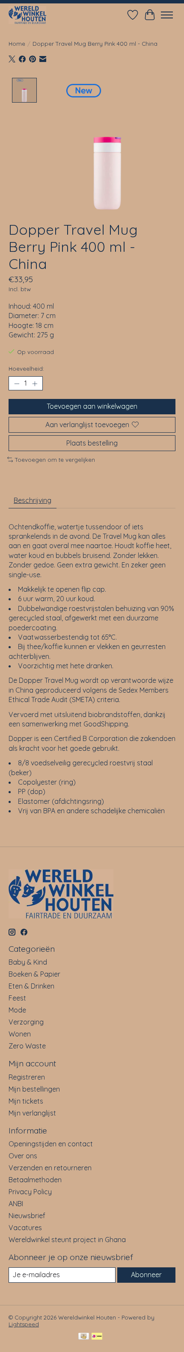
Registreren (27, 1077)
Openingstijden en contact (51, 1143)
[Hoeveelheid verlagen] (16, 383)
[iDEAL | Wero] (97, 1337)
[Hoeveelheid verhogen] (34, 383)
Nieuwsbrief (27, 1215)
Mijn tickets (26, 1101)
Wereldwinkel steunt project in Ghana (67, 1239)
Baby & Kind (28, 962)
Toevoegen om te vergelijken (55, 459)
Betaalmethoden (35, 1179)
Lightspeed (24, 1324)
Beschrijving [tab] (32, 500)
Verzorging (26, 1022)
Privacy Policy (30, 1191)
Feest (17, 998)
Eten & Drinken (31, 986)
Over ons (23, 1155)
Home (17, 43)
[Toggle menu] (166, 15)
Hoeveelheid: (26, 368)
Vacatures (25, 1227)
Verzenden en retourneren (50, 1167)
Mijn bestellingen (34, 1089)
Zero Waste (27, 1046)
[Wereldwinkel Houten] (27, 15)
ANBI (16, 1203)
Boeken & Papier (34, 974)
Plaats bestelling (92, 443)
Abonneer (146, 1274)
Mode (17, 1010)
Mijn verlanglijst (32, 1113)
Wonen (20, 1034)
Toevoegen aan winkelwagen (92, 406)
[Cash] (83, 1337)
